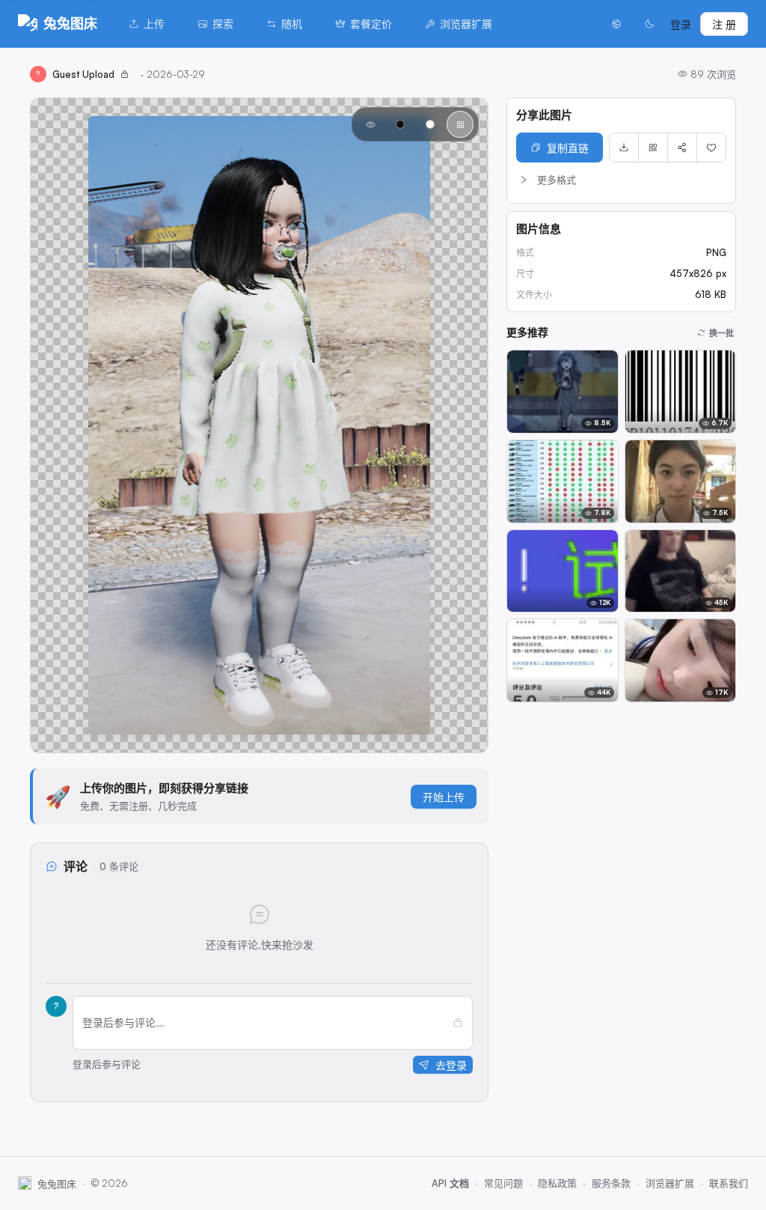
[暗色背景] (400, 124)
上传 (154, 23)
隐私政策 (557, 1183)
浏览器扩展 (466, 23)
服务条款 (611, 1183)
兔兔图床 (70, 23)
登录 (680, 24)
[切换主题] (649, 24)
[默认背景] (370, 124)
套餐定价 (371, 23)
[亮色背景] (430, 124)
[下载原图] (624, 147)
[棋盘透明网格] (460, 124)
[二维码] (653, 147)
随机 (291, 23)
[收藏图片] (711, 147)
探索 (222, 23)
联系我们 (728, 1183)
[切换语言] (616, 24)
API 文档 (450, 1183)
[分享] (682, 147)
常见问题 (503, 1183)
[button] (621, 179)
